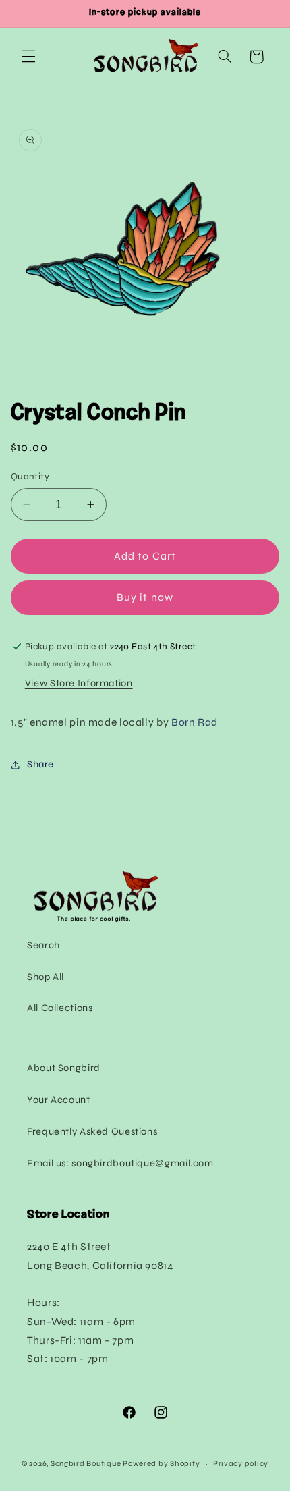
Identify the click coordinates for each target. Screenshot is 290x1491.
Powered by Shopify (161, 1463)
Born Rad (194, 721)
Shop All (45, 977)
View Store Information (79, 683)
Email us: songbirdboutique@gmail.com (120, 1163)
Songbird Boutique (86, 1463)
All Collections (59, 1008)
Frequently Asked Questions (92, 1131)
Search (43, 945)
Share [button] (40, 764)
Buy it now (145, 597)
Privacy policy (240, 1463)
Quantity (30, 476)
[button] (28, 56)
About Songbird (63, 1068)
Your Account (58, 1099)
